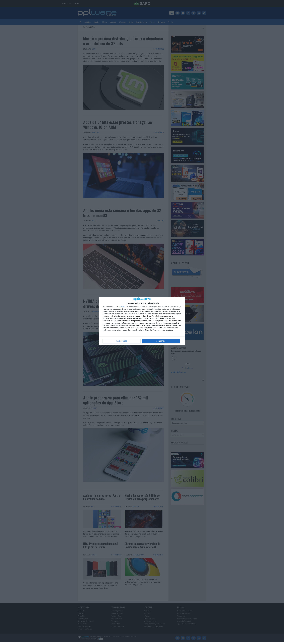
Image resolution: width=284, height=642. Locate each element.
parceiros (122, 306)
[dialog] (142, 321)
